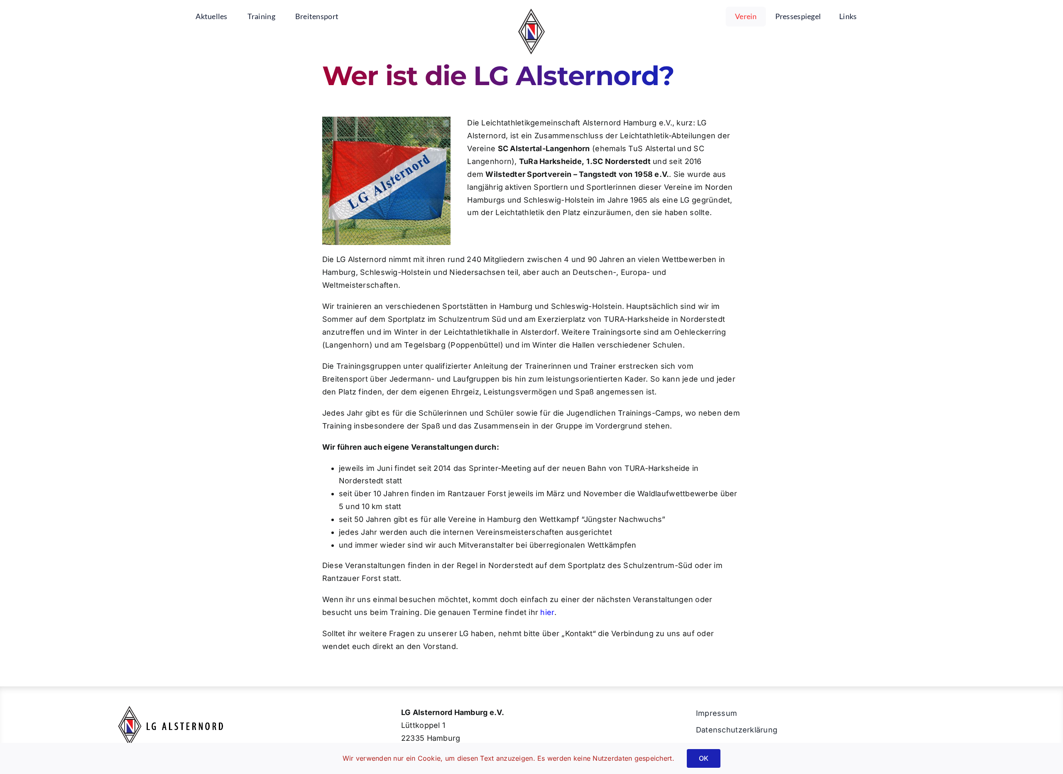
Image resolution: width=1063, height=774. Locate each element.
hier (547, 612)
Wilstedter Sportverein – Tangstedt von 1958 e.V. (577, 174)
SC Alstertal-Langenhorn (544, 148)
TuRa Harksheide (550, 161)
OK (703, 758)
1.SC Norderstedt (618, 161)
